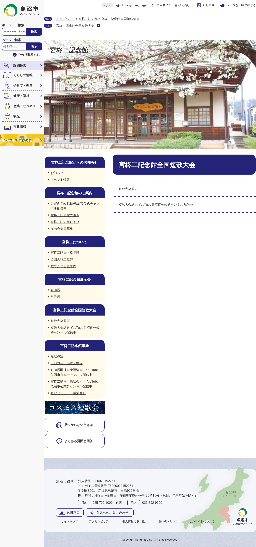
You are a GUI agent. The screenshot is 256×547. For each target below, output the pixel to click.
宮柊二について (74, 242)
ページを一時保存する (241, 5)
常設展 (55, 297)
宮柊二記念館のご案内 (75, 193)
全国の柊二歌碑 (62, 259)
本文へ (107, 5)
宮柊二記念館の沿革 (65, 215)
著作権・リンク (168, 521)
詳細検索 (19, 65)
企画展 (55, 290)
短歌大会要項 (128, 189)
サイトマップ (69, 521)
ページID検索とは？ (29, 54)
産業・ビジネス (24, 106)
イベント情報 (60, 179)
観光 (16, 116)
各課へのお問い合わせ (112, 512)
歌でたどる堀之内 (63, 266)
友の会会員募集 (62, 228)
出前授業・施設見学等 (67, 363)
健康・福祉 (21, 96)
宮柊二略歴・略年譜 (65, 252)
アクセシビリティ (100, 521)
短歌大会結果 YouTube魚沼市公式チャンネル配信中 (156, 204)
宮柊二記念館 (88, 19)
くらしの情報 (23, 75)
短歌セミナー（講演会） (68, 393)
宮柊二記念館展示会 (74, 280)
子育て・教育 (23, 85)
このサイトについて (201, 521)
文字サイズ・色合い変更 (173, 5)
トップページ (65, 19)
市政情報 (19, 126)
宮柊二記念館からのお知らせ (74, 162)
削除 (98, 25)
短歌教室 (57, 356)
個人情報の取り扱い (135, 521)
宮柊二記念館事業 (74, 346)
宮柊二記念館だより (65, 222)
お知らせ (57, 173)
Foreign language (134, 5)
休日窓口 (73, 512)
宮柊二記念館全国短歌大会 (75, 25)
